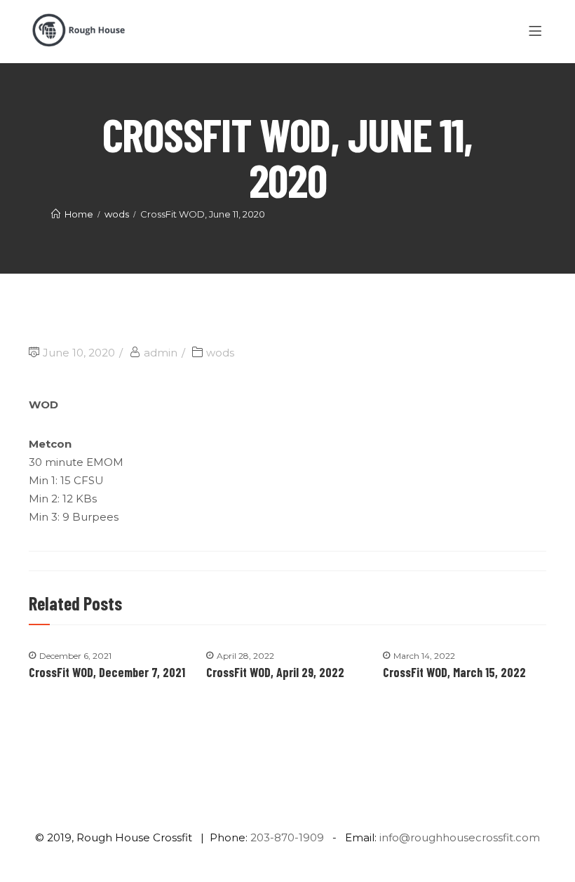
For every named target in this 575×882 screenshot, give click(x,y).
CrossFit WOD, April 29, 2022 (275, 672)
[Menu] (537, 31)
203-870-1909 (287, 837)
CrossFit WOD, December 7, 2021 (107, 672)
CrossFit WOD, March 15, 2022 (454, 672)
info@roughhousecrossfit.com (459, 837)
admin (160, 352)
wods (220, 352)
